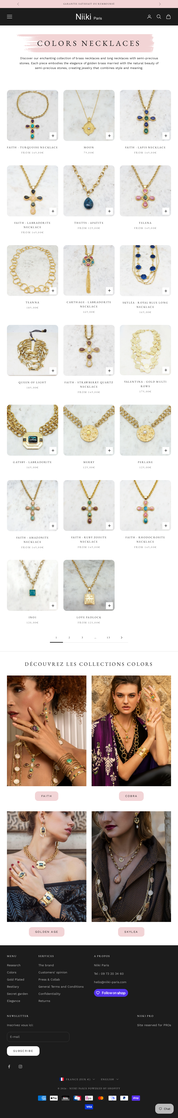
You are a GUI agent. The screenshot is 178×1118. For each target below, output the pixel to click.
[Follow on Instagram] (20, 1066)
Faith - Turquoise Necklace (32, 147)
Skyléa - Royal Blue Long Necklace (145, 305)
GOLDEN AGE (46, 931)
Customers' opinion (52, 972)
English (107, 1079)
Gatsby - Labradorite (32, 462)
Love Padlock (89, 617)
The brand (46, 965)
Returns (44, 1001)
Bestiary (13, 986)
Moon (89, 147)
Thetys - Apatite (89, 223)
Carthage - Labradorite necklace (89, 304)
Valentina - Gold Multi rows (145, 384)
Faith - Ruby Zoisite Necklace (89, 539)
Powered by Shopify (104, 1088)
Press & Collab (49, 979)
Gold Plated (15, 979)
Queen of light (32, 382)
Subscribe (23, 1051)
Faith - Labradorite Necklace (32, 225)
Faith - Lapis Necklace (145, 147)
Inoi (32, 617)
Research (14, 965)
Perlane (145, 462)
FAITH (46, 796)
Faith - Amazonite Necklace (32, 540)
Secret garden (17, 993)
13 (108, 637)
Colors (11, 972)
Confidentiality (49, 993)
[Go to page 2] (121, 637)
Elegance (13, 1001)
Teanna (33, 302)
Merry (89, 462)
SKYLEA (131, 931)
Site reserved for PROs (154, 1025)
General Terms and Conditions (61, 986)
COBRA (131, 796)
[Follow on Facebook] (9, 1066)
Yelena (145, 223)
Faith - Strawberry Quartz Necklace (88, 384)
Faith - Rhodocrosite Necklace (145, 539)
